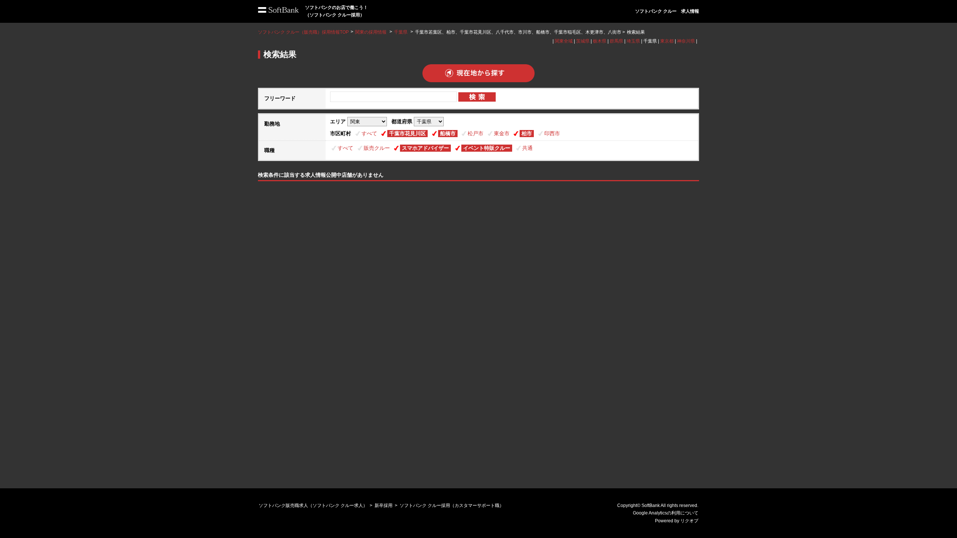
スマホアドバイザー (425, 148)
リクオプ (689, 520)
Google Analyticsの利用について (665, 513)
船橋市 (448, 133)
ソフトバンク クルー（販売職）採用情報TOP (303, 32)
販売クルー (377, 148)
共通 (527, 148)
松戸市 (475, 133)
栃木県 (599, 41)
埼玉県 (633, 41)
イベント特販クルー (486, 148)
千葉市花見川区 (407, 133)
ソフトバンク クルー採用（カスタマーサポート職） (452, 505)
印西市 (552, 133)
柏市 (526, 133)
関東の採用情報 (371, 32)
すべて (369, 133)
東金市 (502, 133)
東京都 (667, 41)
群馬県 (616, 41)
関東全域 (564, 41)
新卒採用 (384, 505)
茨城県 (583, 41)
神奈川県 (686, 41)
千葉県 (400, 32)
